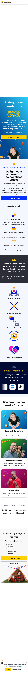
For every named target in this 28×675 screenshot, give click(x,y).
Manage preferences (16, 669)
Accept (8, 669)
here (21, 666)
